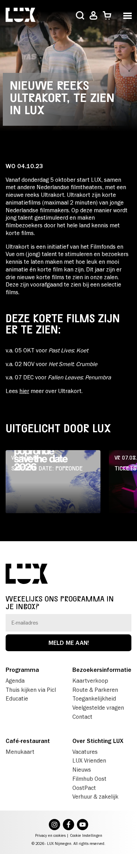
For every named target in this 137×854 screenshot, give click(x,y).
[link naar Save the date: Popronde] (53, 481)
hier (24, 390)
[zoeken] (80, 16)
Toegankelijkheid (94, 698)
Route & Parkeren (95, 689)
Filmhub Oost (89, 778)
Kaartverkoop (90, 680)
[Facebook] (68, 825)
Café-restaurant (28, 741)
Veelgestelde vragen (98, 707)
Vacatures (85, 751)
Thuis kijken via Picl (31, 689)
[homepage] (20, 15)
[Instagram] (54, 825)
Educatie (17, 698)
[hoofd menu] (127, 15)
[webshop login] (93, 15)
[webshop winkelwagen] (107, 15)
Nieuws (81, 769)
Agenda (15, 680)
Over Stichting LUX (97, 741)
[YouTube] (82, 825)
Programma (22, 670)
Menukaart (20, 751)
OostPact (84, 787)
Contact (82, 716)
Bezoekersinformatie (101, 670)
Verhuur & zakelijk (95, 796)
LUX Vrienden (89, 760)
